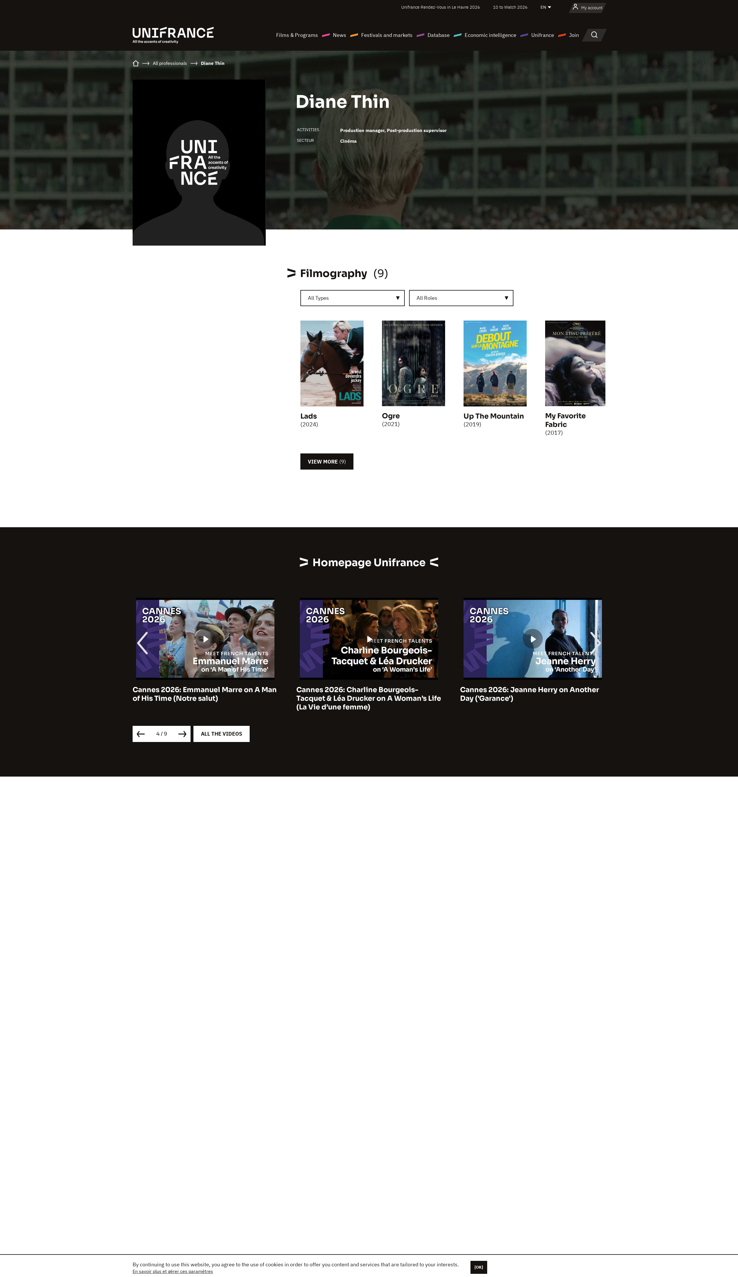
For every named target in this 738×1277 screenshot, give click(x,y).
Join (574, 35)
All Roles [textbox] (427, 298)
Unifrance (542, 35)
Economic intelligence (490, 35)
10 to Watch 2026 (510, 7)
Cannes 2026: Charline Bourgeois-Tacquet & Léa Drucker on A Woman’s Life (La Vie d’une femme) (205, 698)
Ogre (391, 416)
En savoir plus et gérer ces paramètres (173, 1271)
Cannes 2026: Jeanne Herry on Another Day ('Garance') (365, 694)
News (339, 35)
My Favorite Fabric (565, 420)
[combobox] (352, 298)
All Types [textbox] (318, 298)
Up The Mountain (494, 416)
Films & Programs (297, 35)
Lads (308, 416)
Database (439, 35)
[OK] (479, 1267)
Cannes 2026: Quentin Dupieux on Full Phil (527, 694)
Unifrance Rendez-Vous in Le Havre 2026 (440, 7)
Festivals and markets (387, 35)
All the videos (221, 733)
